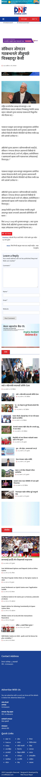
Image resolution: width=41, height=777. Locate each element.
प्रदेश (18, 739)
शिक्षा (30, 745)
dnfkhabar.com (8, 774)
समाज (31, 752)
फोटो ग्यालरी (20, 745)
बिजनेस (19, 749)
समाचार (31, 749)
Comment (7, 266)
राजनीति (19, 759)
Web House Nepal (26, 774)
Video (7, 745)
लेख (18, 762)
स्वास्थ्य (31, 762)
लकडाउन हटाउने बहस (24, 23)
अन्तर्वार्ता (8, 752)
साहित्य (31, 759)
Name (5, 292)
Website (6, 309)
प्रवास (18, 742)
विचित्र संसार (32, 742)
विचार (31, 739)
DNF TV (34, 19)
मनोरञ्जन (19, 756)
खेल (6, 756)
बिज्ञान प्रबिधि (21, 752)
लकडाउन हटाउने (9, 23)
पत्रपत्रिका (8, 759)
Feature (8, 742)
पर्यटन (7, 762)
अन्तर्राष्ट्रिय (8, 749)
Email (5, 300)
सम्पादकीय (32, 756)
